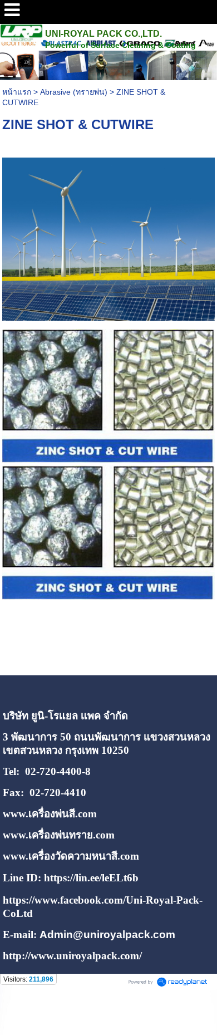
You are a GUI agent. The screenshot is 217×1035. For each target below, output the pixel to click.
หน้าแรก (16, 91)
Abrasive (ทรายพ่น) (73, 91)
